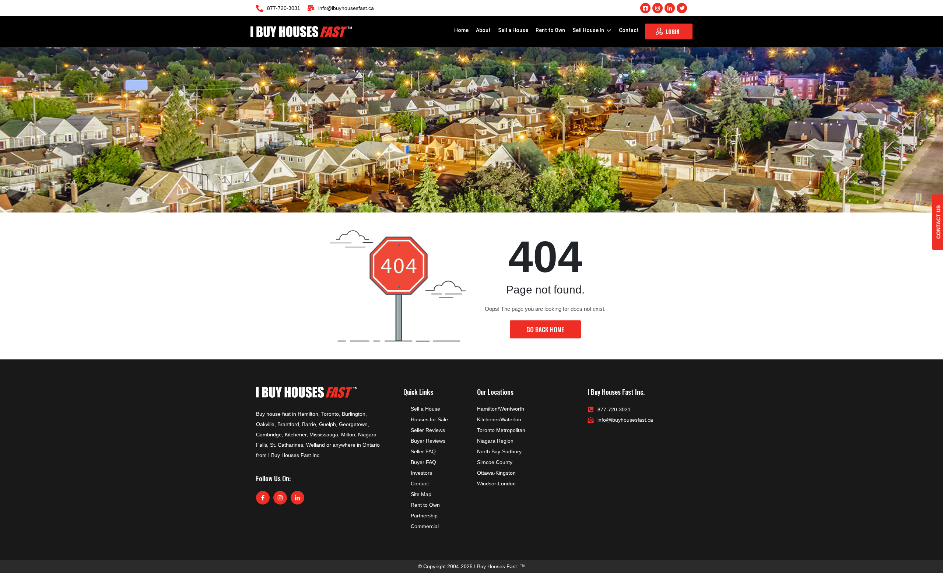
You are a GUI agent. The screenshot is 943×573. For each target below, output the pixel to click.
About (483, 30)
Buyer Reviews (428, 441)
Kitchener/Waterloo (499, 419)
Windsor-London (496, 483)
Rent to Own (550, 30)
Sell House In (588, 30)
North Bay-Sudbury (499, 451)
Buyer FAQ (423, 462)
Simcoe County (494, 462)
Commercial (425, 526)
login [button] (672, 31)
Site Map (421, 494)
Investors (421, 473)
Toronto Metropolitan (501, 430)
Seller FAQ (423, 451)
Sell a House (513, 30)
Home (461, 30)
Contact (629, 30)
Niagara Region (495, 441)
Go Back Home (545, 329)
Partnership (424, 515)
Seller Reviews (428, 430)
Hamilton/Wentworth (500, 409)
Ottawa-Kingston (496, 473)
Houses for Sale (429, 419)
